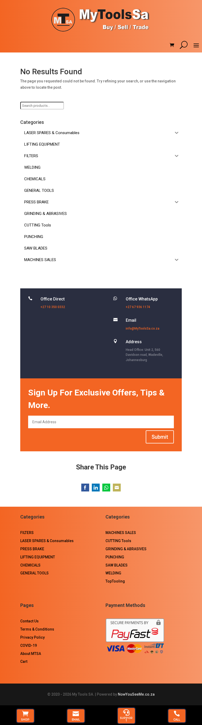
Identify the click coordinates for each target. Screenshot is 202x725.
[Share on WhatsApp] (106, 487)
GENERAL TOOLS (34, 573)
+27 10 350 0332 (53, 307)
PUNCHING (114, 557)
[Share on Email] (117, 487)
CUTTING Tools (118, 541)
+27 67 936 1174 (138, 307)
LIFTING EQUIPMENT (37, 557)
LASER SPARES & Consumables (47, 541)
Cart (23, 661)
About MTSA (30, 654)
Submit (160, 437)
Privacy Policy (32, 637)
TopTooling (115, 581)
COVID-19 (28, 645)
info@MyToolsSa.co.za (142, 328)
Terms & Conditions (37, 629)
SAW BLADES (116, 565)
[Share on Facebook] (85, 487)
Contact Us (29, 621)
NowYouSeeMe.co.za (136, 694)
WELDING (113, 573)
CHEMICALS (30, 565)
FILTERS (27, 533)
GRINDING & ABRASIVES (126, 549)
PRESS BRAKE (32, 549)
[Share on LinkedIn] (96, 487)
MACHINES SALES (120, 533)
